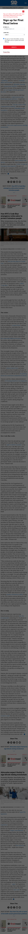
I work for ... (6, 32)
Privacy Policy (6, 52)
